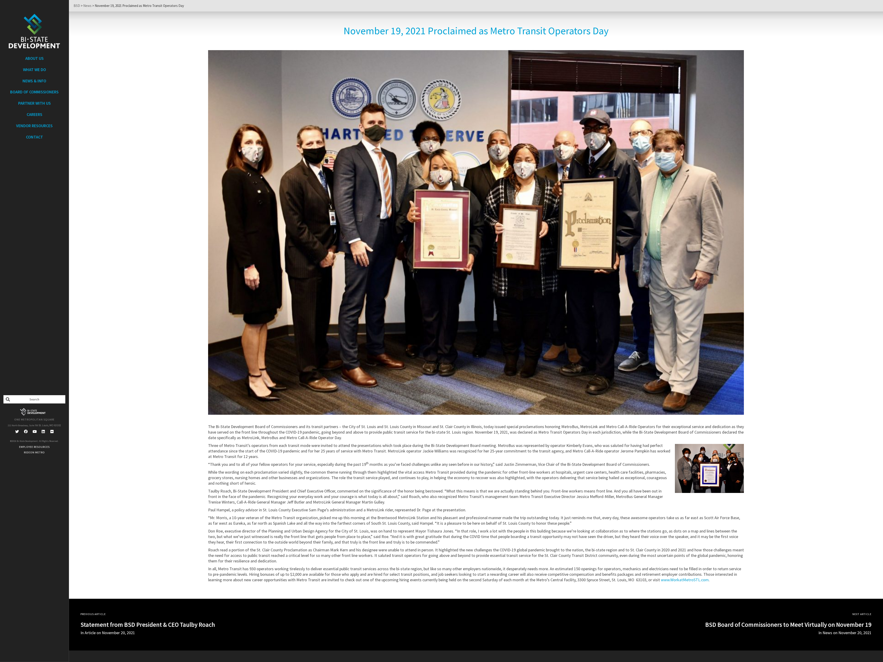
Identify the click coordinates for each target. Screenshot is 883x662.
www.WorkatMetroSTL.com (685, 579)
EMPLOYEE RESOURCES (34, 447)
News (827, 632)
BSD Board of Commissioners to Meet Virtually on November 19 (788, 624)
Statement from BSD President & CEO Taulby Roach (147, 624)
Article (90, 632)
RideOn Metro (34, 452)
